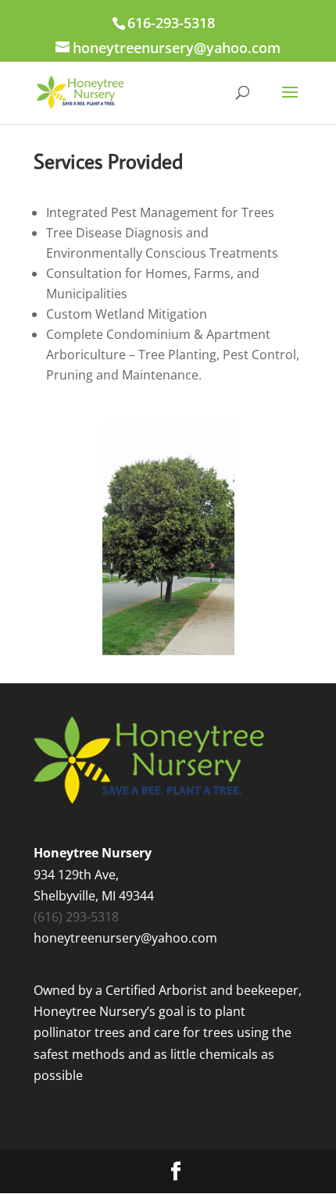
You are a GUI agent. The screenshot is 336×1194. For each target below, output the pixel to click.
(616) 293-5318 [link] (76, 916)
